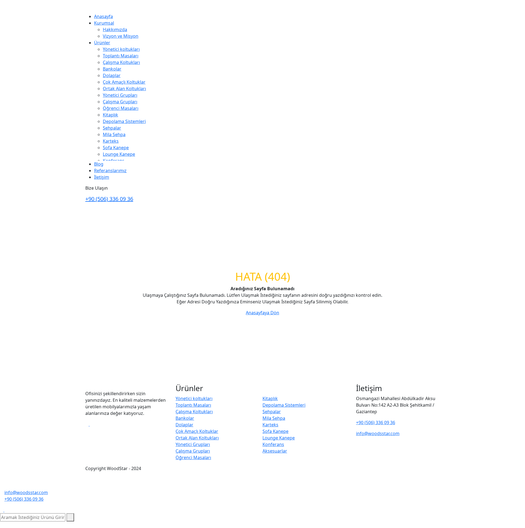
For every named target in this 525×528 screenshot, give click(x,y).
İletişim (101, 177)
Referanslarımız (110, 171)
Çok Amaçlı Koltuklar (124, 82)
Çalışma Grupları (120, 102)
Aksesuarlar (274, 451)
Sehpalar (112, 128)
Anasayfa (103, 16)
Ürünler (102, 43)
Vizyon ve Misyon (120, 36)
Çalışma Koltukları (121, 62)
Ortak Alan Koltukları (124, 89)
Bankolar (112, 69)
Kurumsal (104, 23)
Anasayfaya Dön (262, 313)
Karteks (111, 141)
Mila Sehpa (114, 134)
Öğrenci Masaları (120, 108)
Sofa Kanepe (116, 148)
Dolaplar (112, 75)
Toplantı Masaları (120, 56)
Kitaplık (110, 115)
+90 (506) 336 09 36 (109, 199)
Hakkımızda (115, 30)
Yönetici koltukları (121, 49)
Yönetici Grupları (120, 95)
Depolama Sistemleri (124, 121)
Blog (98, 164)
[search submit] (70, 517)
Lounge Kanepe (119, 154)
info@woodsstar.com (377, 433)
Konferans (273, 444)
